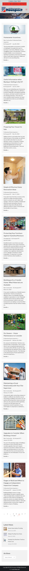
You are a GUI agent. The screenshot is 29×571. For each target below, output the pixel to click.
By (7, 44)
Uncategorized (7, 238)
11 (14, 515)
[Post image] (5, 528)
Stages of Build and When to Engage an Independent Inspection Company (14, 483)
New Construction (8, 40)
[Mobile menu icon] (26, 9)
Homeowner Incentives (12, 37)
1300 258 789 (14, 1)
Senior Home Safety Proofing (15, 528)
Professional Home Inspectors (11, 84)
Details (5, 60)
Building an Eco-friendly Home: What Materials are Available (13, 282)
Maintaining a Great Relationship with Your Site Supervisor (13, 385)
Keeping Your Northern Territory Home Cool (16, 540)
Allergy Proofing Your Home (15, 534)
